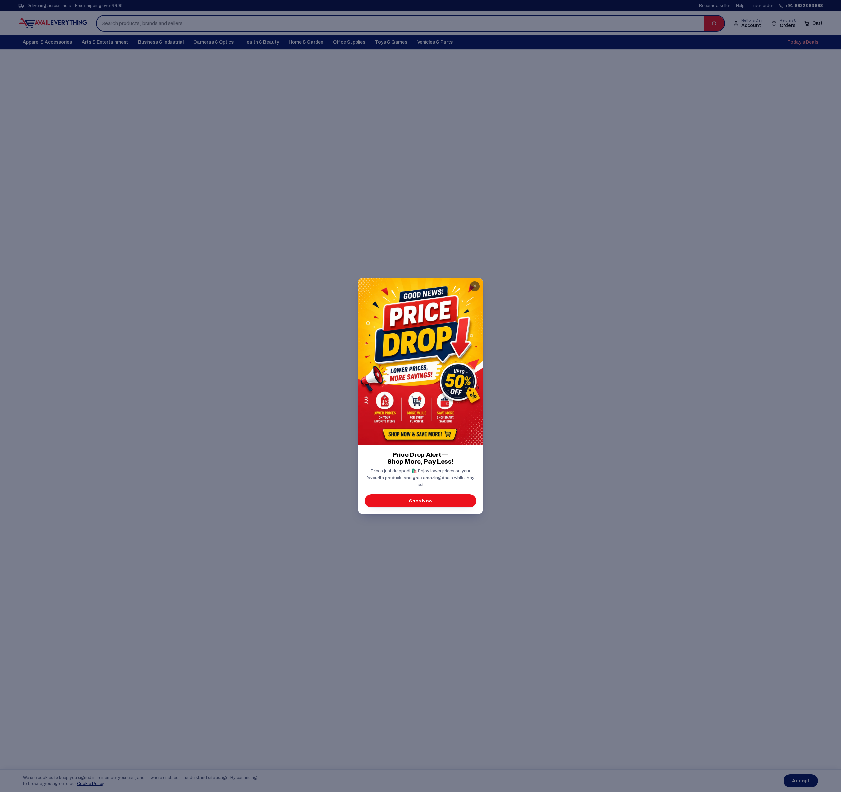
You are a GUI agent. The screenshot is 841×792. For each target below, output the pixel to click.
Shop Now (420, 500)
